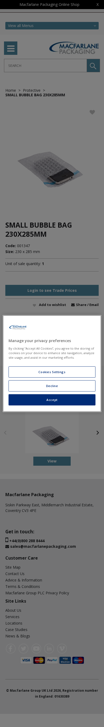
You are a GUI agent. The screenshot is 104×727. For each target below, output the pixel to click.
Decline (52, 386)
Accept (51, 399)
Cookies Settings (51, 372)
